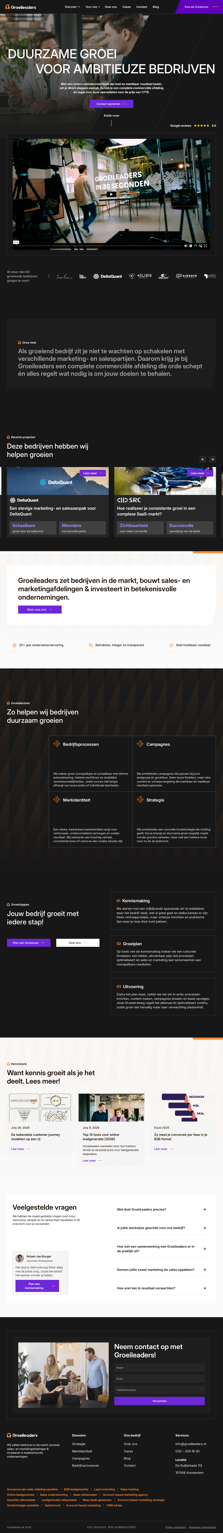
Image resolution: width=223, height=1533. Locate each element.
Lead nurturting (104, 1489)
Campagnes (81, 1458)
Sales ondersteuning (54, 1494)
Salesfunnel (52, 1505)
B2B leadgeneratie (76, 1489)
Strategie (78, 1444)
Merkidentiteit (82, 1451)
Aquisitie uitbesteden (21, 1500)
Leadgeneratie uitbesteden (59, 1500)
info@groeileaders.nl (190, 1444)
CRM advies (114, 1505)
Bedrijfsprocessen (85, 1465)
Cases (126, 7)
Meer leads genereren (97, 1500)
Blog (156, 7)
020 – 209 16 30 (187, 1451)
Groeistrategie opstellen (23, 1505)
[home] (23, 7)
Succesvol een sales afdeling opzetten (32, 1489)
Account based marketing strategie (140, 1500)
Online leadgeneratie (20, 1494)
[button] (71, 7)
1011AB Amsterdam (189, 1472)
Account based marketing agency (125, 1494)
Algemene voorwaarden (202, 1527)
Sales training (130, 1489)
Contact (141, 7)
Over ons (111, 7)
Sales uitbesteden (85, 1494)
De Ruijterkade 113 (188, 1465)
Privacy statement (175, 1527)
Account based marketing (83, 1505)
